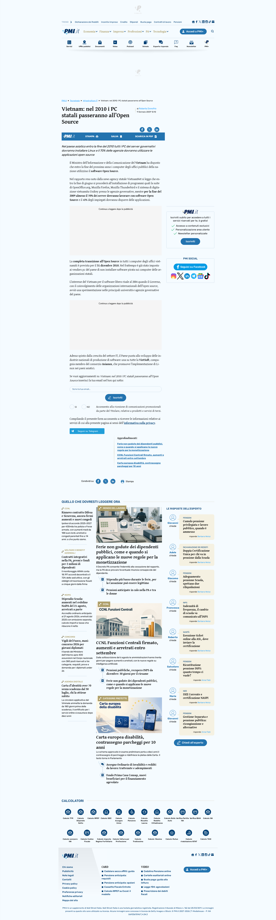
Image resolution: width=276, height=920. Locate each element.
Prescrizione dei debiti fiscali (154, 893)
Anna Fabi (206, 680)
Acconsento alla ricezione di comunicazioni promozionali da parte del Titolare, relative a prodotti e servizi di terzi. (128, 409)
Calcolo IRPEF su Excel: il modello (116, 893)
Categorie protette (115, 698)
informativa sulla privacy (139, 423)
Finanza (104, 31)
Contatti (66, 879)
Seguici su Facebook (192, 266)
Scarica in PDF (144, 136)
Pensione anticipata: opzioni (119, 882)
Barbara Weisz (204, 536)
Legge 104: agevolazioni (156, 887)
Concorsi (70, 637)
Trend (65, 22)
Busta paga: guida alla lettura (154, 881)
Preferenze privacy (72, 892)
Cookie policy (69, 888)
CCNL (106, 604)
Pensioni (178, 22)
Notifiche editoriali (72, 896)
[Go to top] (238, 909)
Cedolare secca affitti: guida (119, 871)
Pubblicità (67, 871)
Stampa (90, 136)
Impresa (118, 31)
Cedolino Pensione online (157, 871)
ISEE (185, 691)
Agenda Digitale (74, 681)
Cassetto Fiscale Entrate (117, 887)
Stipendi (134, 22)
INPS (185, 603)
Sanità (186, 632)
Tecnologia (159, 31)
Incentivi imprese (109, 22)
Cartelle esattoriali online (157, 875)
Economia (89, 31)
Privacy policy (69, 883)
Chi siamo (67, 867)
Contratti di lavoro (162, 22)
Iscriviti (190, 241)
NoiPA (68, 595)
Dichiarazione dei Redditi (87, 22)
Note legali (68, 875)
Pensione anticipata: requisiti (114, 877)
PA (147, 31)
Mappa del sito (70, 900)
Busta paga (145, 22)
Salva (115, 136)
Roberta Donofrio (147, 108)
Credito (123, 22)
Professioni (135, 31)
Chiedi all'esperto (192, 742)
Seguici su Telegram (88, 431)
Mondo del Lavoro (114, 508)
